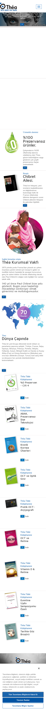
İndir (27, 398)
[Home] (8, 6)
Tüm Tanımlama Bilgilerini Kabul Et (23, 695)
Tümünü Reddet (23, 700)
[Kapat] (39, 668)
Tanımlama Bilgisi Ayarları (23, 706)
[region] (23, 686)
